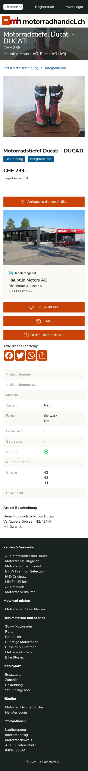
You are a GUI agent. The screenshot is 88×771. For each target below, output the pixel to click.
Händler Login (16, 712)
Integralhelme (56, 68)
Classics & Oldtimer (20, 647)
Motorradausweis (18, 740)
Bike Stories (14, 657)
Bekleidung (14, 685)
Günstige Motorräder (21, 642)
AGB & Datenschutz (20, 745)
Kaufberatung (15, 729)
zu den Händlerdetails (47, 334)
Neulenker (13, 636)
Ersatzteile (13, 674)
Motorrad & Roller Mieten (25, 609)
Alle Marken (14, 587)
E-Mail (48, 321)
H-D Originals (15, 576)
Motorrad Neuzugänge (22, 561)
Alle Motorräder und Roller (26, 556)
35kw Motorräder (18, 626)
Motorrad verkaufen (20, 592)
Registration (44, 7)
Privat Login (74, 7)
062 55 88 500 (47, 307)
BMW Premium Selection (25, 571)
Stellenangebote (18, 690)
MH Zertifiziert (16, 581)
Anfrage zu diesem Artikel (47, 201)
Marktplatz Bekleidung (20, 68)
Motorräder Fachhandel (23, 566)
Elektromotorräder (19, 652)
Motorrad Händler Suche (24, 707)
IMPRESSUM (15, 750)
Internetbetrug (16, 735)
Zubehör (11, 679)
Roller (10, 631)
